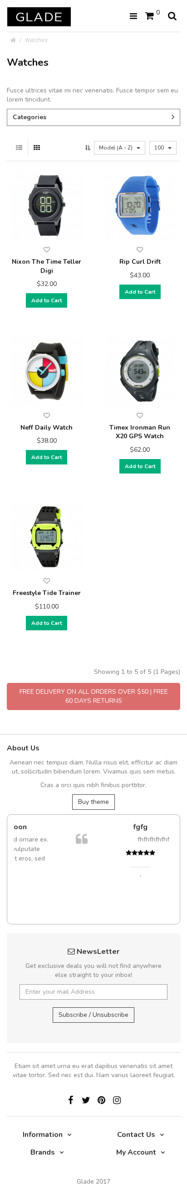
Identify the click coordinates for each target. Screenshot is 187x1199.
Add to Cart (46, 300)
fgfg (105, 827)
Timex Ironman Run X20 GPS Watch (139, 432)
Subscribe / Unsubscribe (93, 1014)
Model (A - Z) (116, 147)
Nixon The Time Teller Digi (46, 266)
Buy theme (93, 802)
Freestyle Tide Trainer (47, 593)
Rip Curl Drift (140, 261)
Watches (36, 40)
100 (159, 147)
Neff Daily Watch (46, 427)
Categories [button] (29, 117)
